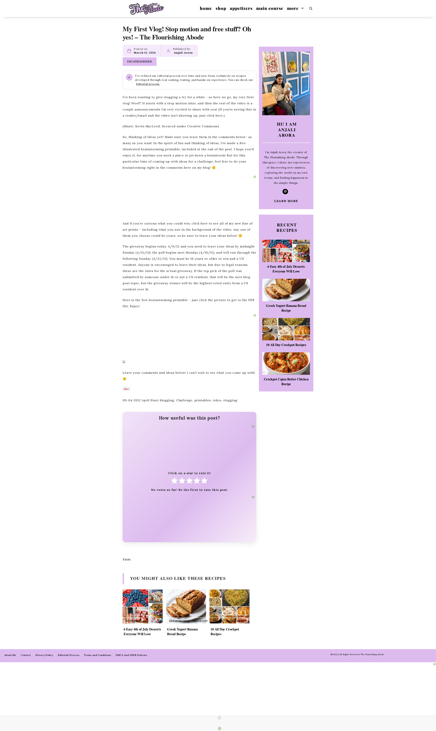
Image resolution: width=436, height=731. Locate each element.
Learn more (286, 201)
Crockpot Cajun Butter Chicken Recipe (286, 381)
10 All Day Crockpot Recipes (225, 631)
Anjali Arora (183, 52)
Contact (26, 655)
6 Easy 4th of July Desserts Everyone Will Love (142, 631)
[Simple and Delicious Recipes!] (146, 8)
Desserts (132, 621)
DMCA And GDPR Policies (131, 655)
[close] (219, 717)
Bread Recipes (179, 621)
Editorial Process (68, 655)
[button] (310, 8)
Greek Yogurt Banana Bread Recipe (182, 631)
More (293, 8)
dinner (217, 621)
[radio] (174, 481)
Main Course (269, 8)
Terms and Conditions (97, 655)
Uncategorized (139, 61)
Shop (221, 8)
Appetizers (241, 8)
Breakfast (200, 621)
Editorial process (148, 84)
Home (206, 8)
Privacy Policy (44, 655)
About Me (10, 655)
